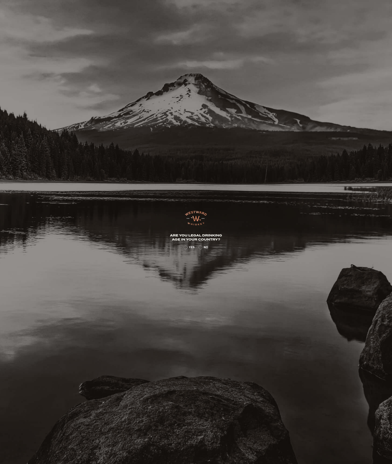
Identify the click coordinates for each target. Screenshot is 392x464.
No (206, 247)
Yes (192, 247)
